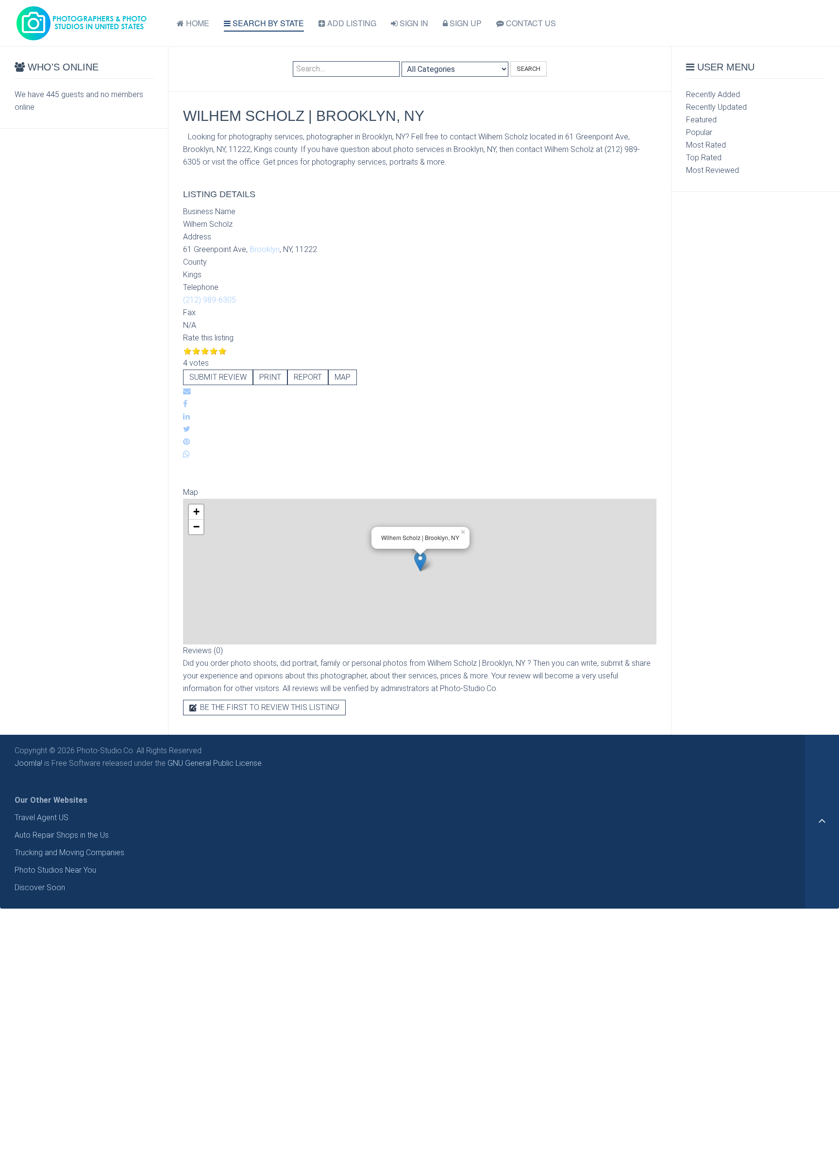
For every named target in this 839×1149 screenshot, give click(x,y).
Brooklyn (265, 249)
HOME (196, 23)
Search (528, 68)
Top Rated (704, 157)
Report (308, 377)
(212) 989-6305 (209, 299)
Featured (701, 119)
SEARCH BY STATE (267, 23)
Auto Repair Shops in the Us (62, 835)
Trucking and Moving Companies (69, 852)
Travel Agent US (41, 817)
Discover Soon (40, 887)
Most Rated (706, 145)
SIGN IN (413, 23)
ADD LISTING (350, 23)
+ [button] (196, 512)
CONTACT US (530, 23)
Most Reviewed (712, 170)
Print (270, 377)
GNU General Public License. (215, 763)
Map (343, 377)
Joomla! (28, 763)
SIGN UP (465, 23)
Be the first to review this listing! (268, 707)
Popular (699, 132)
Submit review (218, 377)
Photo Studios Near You (55, 870)
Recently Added (713, 94)
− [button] (196, 527)
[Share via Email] (187, 391)
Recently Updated (716, 107)
